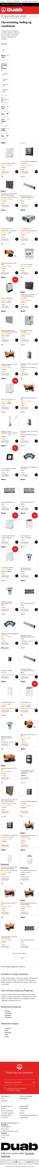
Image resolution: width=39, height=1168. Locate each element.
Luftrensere (5, 85)
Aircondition (5, 79)
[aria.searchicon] (2, 16)
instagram (5, 1156)
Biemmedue (8, 1032)
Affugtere (5, 74)
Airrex (6, 1034)
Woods (7, 1036)
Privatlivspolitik (5, 1135)
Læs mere (4, 43)
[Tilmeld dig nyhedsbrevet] (33, 1082)
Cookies (3, 1137)
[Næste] (22, 958)
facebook (29, 1153)
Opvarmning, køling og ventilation (4, 67)
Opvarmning (5, 90)
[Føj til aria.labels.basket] (16, 171)
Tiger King (8, 1028)
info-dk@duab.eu (6, 1126)
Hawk (6, 1030)
